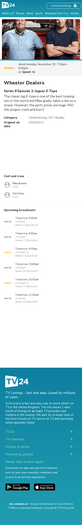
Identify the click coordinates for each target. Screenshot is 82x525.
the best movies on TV (20, 419)
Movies (20, 13)
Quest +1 (28, 72)
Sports (39, 13)
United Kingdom (48, 503)
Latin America (66, 503)
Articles (74, 13)
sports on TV (45, 419)
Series (29, 13)
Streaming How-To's (56, 13)
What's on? (8, 13)
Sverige (34, 503)
